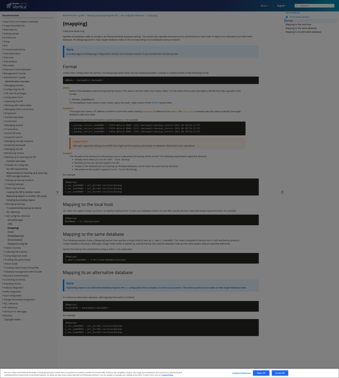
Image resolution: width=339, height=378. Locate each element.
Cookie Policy (167, 375)
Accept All (279, 373)
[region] (169, 373)
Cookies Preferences (241, 373)
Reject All (261, 373)
